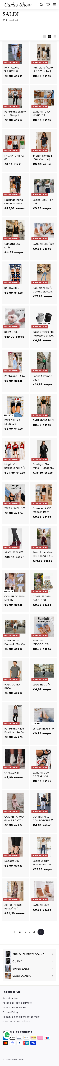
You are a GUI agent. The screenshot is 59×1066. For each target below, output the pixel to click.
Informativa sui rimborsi (16, 1021)
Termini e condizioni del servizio (21, 1016)
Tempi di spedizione (14, 1007)
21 (34, 932)
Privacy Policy (10, 1012)
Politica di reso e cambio (17, 1002)
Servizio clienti (11, 998)
